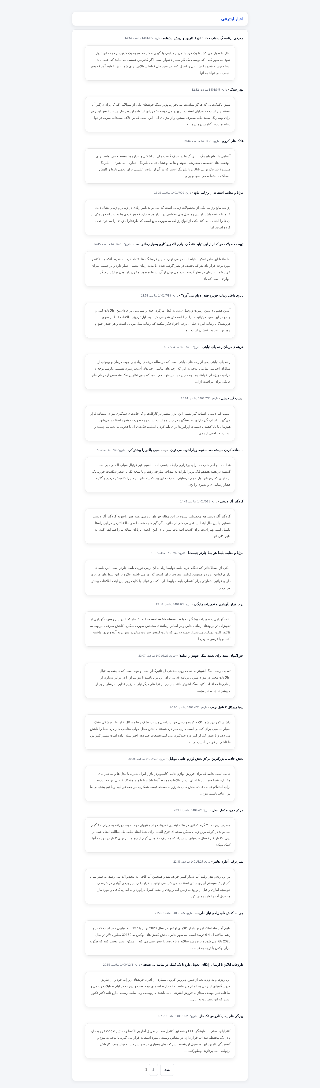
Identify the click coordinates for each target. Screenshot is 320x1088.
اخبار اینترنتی (232, 18)
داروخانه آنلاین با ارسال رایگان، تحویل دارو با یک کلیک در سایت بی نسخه (193, 964)
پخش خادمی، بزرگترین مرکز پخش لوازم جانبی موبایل (205, 758)
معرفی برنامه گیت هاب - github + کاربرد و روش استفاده (203, 38)
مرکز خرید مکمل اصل (227, 810)
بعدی (167, 1070)
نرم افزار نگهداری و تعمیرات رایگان (218, 604)
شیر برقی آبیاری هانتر (228, 861)
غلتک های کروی (232, 141)
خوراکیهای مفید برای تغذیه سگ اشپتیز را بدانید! (211, 655)
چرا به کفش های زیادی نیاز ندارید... (219, 913)
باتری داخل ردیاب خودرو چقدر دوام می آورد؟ (212, 295)
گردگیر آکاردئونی (231, 501)
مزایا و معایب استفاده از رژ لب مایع (218, 192)
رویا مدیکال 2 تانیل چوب (226, 707)
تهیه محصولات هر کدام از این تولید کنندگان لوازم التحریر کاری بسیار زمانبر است (188, 244)
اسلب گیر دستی (232, 398)
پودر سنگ (236, 89)
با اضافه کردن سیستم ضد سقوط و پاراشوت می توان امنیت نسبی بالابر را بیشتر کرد (185, 450)
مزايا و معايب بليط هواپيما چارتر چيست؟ (215, 553)
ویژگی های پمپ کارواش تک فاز (221, 1016)
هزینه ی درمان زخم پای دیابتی (222, 347)
